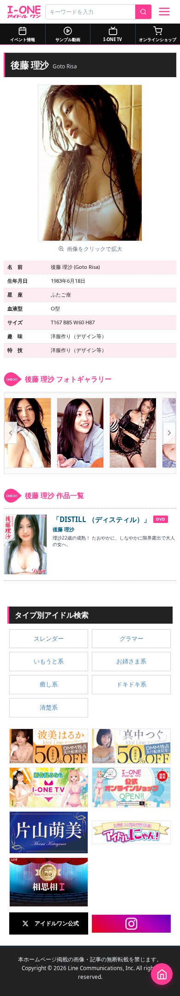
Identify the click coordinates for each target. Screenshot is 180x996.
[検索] (143, 12)
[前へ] (10, 433)
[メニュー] (164, 11)
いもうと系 (49, 661)
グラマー (132, 638)
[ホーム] (162, 974)
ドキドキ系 (131, 684)
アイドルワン (24, 12)
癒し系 (49, 684)
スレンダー (49, 638)
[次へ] (169, 433)
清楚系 (49, 707)
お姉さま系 (131, 661)
